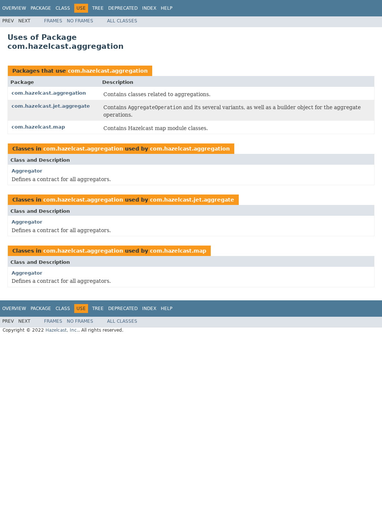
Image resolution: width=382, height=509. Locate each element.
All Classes (122, 20)
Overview (14, 8)
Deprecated (123, 8)
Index (149, 8)
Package (41, 8)
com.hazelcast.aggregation (108, 71)
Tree (98, 8)
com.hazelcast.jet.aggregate (51, 106)
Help (166, 8)
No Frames (80, 20)
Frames (53, 20)
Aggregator (27, 171)
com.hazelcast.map (38, 127)
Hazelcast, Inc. (62, 330)
